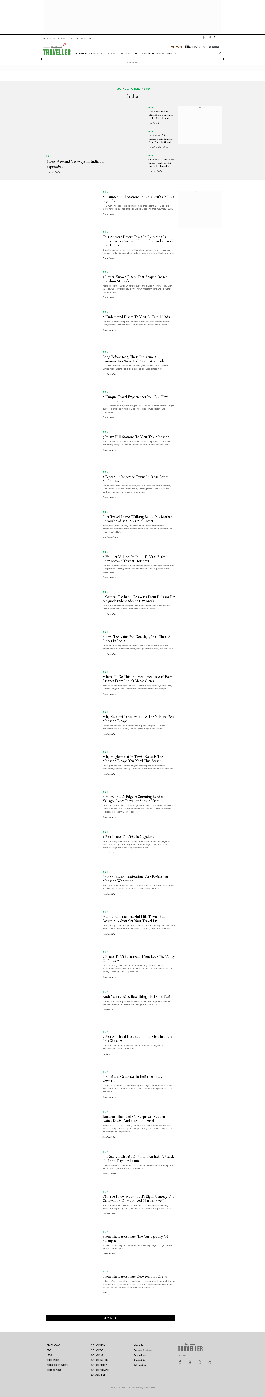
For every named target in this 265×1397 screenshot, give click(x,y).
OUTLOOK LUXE (98, 1220)
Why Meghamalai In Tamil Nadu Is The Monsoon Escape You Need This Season (133, 732)
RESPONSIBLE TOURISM (57, 1230)
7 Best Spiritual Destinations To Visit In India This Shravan (137, 963)
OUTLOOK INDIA (98, 1210)
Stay (106, 54)
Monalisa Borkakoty (158, 147)
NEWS (49, 1220)
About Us (138, 1210)
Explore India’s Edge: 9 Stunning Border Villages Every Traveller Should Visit (133, 772)
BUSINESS (54, 38)
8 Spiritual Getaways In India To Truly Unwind (132, 994)
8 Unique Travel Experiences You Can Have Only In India (135, 378)
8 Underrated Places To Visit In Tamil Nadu (136, 296)
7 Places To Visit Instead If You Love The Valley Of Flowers (139, 903)
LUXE (89, 38)
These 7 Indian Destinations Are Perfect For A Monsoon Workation (137, 841)
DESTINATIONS (53, 1210)
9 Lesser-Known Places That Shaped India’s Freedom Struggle (135, 264)
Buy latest (199, 46)
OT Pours (176, 46)
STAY (49, 1215)
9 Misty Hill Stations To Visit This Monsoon (136, 416)
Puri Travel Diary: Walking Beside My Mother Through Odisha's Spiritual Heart (137, 498)
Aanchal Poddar (110, 1046)
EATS (72, 38)
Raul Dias (107, 1168)
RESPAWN (80, 38)
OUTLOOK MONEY (99, 1230)
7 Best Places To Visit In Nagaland (128, 810)
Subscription (140, 1230)
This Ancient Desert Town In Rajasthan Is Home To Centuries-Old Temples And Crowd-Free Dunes (138, 231)
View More (110, 1183)
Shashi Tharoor (109, 1138)
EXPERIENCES (53, 1225)
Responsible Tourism (153, 54)
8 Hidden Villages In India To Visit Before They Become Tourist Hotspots (135, 538)
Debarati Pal (108, 826)
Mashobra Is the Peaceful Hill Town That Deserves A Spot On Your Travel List (134, 872)
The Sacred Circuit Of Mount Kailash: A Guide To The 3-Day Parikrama (138, 1062)
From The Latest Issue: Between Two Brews (135, 1152)
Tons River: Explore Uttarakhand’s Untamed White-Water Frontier (160, 115)
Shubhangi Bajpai (110, 516)
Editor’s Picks (132, 54)
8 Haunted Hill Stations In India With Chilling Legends (138, 198)
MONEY (64, 38)
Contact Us (139, 1225)
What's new (117, 54)
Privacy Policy (140, 1220)
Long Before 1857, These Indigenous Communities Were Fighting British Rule (134, 338)
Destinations (81, 54)
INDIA (45, 38)
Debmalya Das (109, 1108)
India (48, 156)
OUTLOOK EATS (98, 1215)
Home (118, 89)
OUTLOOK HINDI (98, 1240)
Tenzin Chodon (53, 172)
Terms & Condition (143, 1215)
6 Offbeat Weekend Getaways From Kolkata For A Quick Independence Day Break (139, 572)
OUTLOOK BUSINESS (99, 1225)
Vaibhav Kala (155, 123)
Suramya (107, 978)
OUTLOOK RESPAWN (100, 1235)
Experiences (95, 54)
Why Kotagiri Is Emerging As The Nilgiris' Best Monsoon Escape (138, 692)
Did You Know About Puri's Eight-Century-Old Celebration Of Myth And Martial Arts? (139, 1092)
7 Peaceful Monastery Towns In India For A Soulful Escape (135, 458)
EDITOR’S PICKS (54, 1235)
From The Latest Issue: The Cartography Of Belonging (135, 1123)
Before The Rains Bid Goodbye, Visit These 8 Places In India (136, 612)
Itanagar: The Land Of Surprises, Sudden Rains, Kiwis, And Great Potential (134, 1028)
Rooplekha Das (109, 353)
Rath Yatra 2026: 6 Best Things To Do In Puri (136, 935)
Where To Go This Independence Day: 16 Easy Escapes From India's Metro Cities (137, 652)
